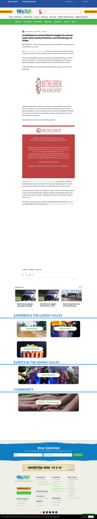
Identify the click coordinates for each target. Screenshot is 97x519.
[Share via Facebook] (23, 274)
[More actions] (74, 31)
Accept (90, 516)
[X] (50, 512)
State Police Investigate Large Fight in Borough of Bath (25, 305)
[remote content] (48, 233)
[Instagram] (47, 512)
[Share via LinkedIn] (30, 274)
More (73, 22)
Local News (27, 22)
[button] (29, 1)
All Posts (18, 22)
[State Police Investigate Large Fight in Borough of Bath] (25, 295)
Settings (84, 516)
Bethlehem (57, 22)
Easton (66, 22)
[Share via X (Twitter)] (26, 274)
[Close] (95, 517)
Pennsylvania (38, 269)
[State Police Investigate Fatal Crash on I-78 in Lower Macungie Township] (48, 295)
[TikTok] (53, 512)
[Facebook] (44, 512)
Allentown (47, 22)
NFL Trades (38, 22)
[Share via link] (33, 274)
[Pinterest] (56, 512)
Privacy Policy (56, 516)
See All (80, 287)
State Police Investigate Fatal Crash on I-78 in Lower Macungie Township (48, 305)
